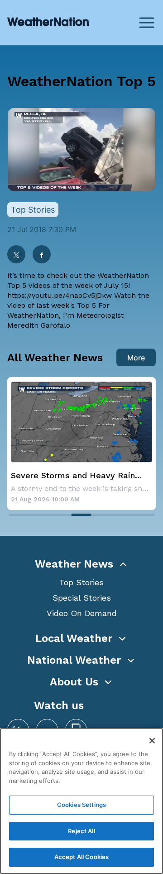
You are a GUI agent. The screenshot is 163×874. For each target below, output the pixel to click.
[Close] (152, 741)
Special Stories (82, 597)
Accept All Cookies (81, 856)
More (136, 357)
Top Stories (81, 582)
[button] (81, 564)
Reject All (81, 831)
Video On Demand (82, 613)
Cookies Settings (81, 804)
